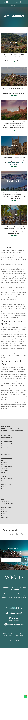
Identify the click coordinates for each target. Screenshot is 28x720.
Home (3, 28)
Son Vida (3, 450)
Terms (17, 640)
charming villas (11, 162)
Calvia (3, 472)
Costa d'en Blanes (6, 466)
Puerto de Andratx (6, 478)
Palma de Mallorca (6, 437)
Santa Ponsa (4, 468)
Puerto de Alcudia (6, 493)
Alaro (3, 509)
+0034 (14, 590)
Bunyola (3, 513)
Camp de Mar (5, 481)
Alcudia (3, 491)
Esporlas (3, 515)
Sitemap (22, 640)
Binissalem (4, 511)
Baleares (8, 28)
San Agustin (4, 448)
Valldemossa (5, 501)
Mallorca (13, 28)
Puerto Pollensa (6, 489)
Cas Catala (4, 464)
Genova (3, 446)
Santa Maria (4, 517)
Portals (3, 460)
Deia (2, 499)
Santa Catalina (5, 454)
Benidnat (4, 462)
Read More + (14, 62)
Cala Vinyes (4, 470)
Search (14, 6)
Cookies (6, 640)
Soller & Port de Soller (7, 503)
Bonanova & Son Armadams (9, 444)
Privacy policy (12, 640)
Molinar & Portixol (6, 452)
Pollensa (3, 487)
